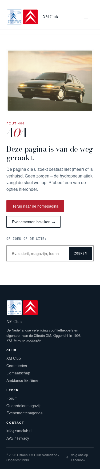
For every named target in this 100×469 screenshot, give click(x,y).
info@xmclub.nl (19, 430)
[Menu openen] (86, 17)
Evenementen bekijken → (33, 221)
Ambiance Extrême (22, 380)
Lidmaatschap (18, 372)
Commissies (16, 365)
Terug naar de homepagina (35, 206)
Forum (12, 398)
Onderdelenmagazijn (24, 405)
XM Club (50, 17)
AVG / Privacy (17, 438)
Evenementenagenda (24, 412)
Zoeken (80, 253)
